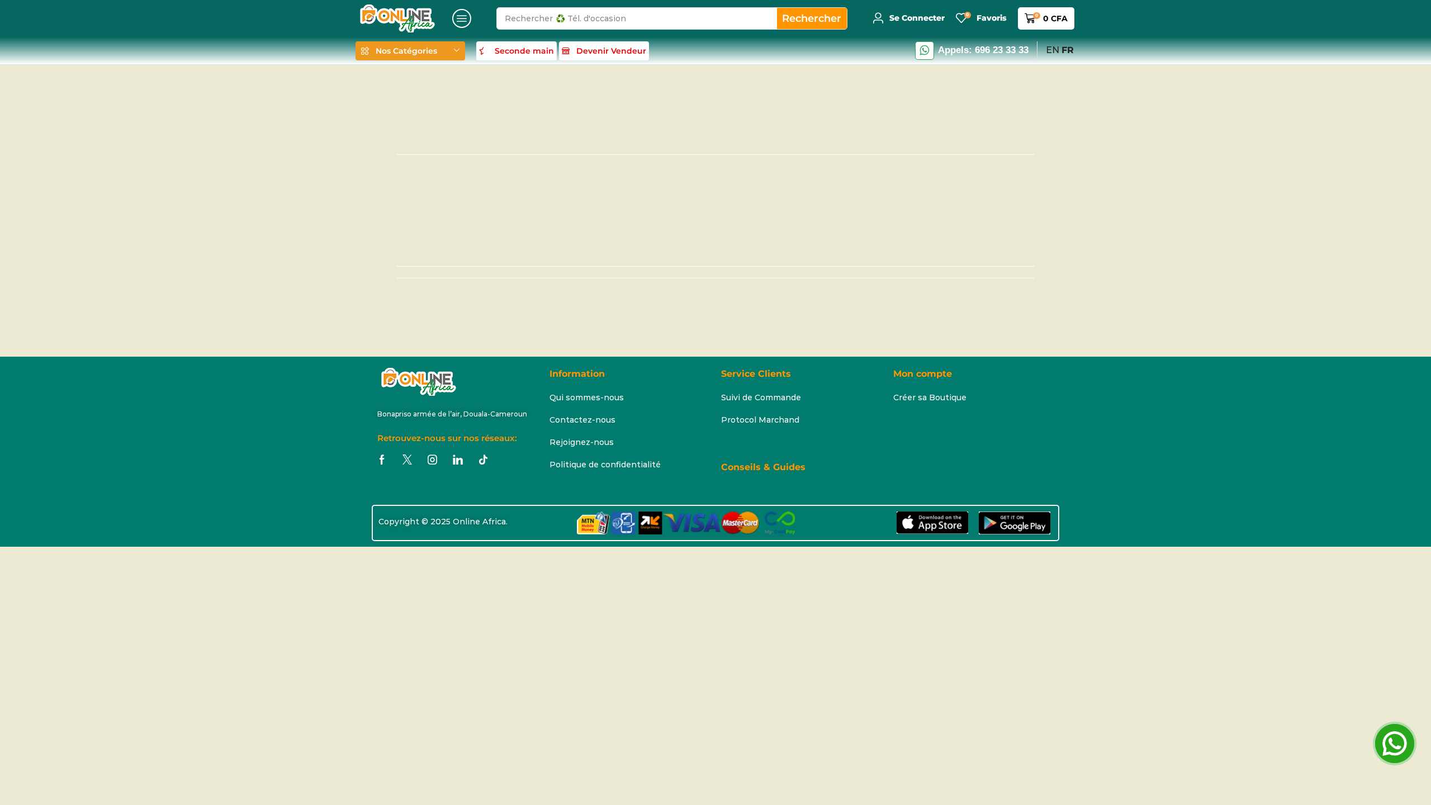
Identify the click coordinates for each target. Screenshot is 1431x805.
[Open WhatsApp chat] (1394, 743)
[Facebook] (382, 460)
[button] (461, 18)
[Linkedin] (458, 460)
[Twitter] (407, 460)
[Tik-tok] (483, 460)
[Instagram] (432, 460)
